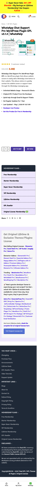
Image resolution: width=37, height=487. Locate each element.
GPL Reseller (6, 435)
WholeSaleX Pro (9, 277)
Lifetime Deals (6, 366)
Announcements (7, 363)
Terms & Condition (8, 408)
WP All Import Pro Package (13, 314)
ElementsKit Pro (23, 256)
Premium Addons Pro (17, 263)
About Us (5, 390)
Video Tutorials (7, 374)
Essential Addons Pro (24, 258)
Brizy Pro (11, 301)
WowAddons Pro (21, 275)
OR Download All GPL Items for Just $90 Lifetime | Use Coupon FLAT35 (18, 161)
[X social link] (9, 218)
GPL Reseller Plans (8, 370)
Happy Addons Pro (10, 261)
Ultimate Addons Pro (21, 268)
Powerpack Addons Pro (12, 266)
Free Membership (8, 417)
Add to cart (17, 149)
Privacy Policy (6, 404)
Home (3, 24)
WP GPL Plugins (12, 24)
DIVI (5, 301)
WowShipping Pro (10, 280)
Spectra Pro (20, 301)
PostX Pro (10, 275)
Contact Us (5, 393)
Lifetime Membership (9, 432)
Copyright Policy (7, 401)
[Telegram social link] (20, 218)
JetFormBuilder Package (12, 304)
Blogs (3, 386)
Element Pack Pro (10, 258)
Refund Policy (6, 397)
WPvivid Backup (18, 309)
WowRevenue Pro (22, 277)
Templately (7, 309)
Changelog (5, 355)
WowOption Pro (22, 280)
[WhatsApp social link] (17, 218)
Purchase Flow (7, 359)
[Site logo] (4, 16)
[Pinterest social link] (12, 218)
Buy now (30, 149)
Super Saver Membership (10, 424)
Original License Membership (12, 439)
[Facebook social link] (7, 218)
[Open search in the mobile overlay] (18, 16)
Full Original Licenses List (14, 331)
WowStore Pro (17, 311)
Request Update (7, 377)
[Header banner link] (18, 6)
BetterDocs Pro (25, 306)
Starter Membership (9, 421)
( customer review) (18, 64)
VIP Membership (7, 428)
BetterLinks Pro (12, 306)
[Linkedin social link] (15, 218)
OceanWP (29, 299)
